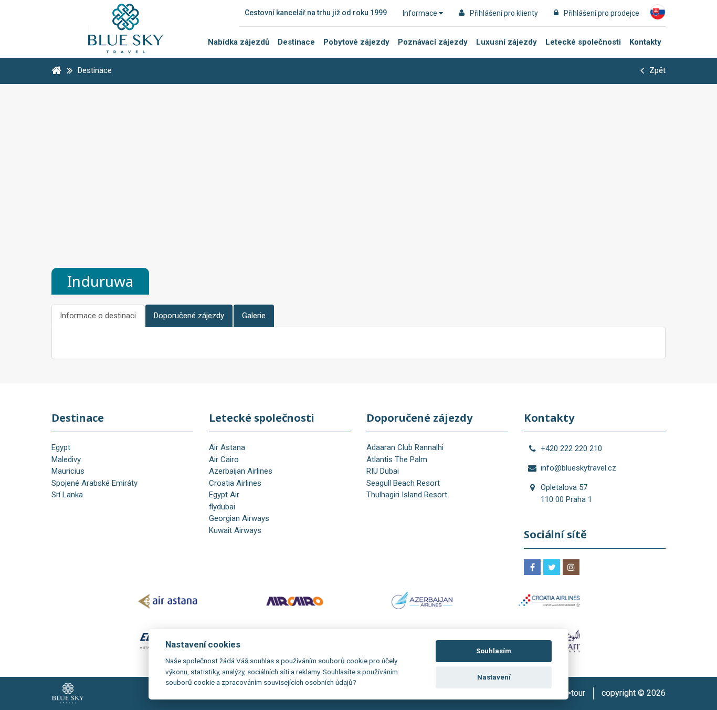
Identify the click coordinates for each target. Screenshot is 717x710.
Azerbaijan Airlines (240, 471)
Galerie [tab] (254, 315)
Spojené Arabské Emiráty (94, 483)
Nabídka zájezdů (238, 42)
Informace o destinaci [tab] (98, 315)
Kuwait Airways (235, 530)
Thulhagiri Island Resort (406, 494)
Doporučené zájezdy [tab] (189, 315)
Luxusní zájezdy (506, 42)
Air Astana (227, 447)
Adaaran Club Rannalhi (405, 447)
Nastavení (494, 677)
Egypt (60, 447)
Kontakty (645, 42)
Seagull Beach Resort (403, 483)
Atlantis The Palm (396, 459)
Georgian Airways (239, 518)
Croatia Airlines (235, 483)
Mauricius (68, 471)
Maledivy (66, 459)
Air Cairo (224, 459)
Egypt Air (224, 494)
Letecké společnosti (583, 42)
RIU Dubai (382, 471)
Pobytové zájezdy (356, 42)
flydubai (222, 506)
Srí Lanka (67, 494)
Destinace (296, 42)
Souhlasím (493, 651)
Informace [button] (421, 13)
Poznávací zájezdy (433, 42)
